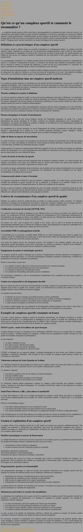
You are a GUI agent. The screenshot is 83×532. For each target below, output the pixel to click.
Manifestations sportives (9, 12)
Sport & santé (5, 9)
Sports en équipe (6, 3)
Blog (2, 18)
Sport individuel (6, 6)
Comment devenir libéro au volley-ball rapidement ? (18, 530)
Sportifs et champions (8, 15)
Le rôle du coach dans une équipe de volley (15, 528)
